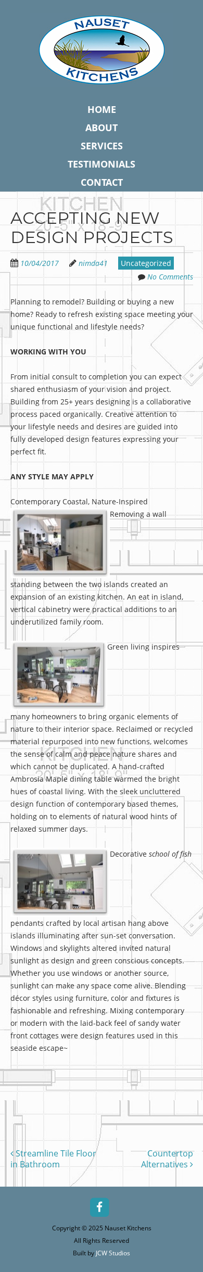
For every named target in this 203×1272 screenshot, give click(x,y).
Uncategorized (146, 263)
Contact (102, 182)
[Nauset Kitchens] (101, 78)
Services (102, 145)
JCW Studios (113, 1253)
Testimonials (101, 164)
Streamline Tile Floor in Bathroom (53, 1159)
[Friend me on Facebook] (99, 1206)
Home (101, 109)
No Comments (170, 277)
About (101, 127)
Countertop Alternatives (167, 1159)
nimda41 (93, 263)
